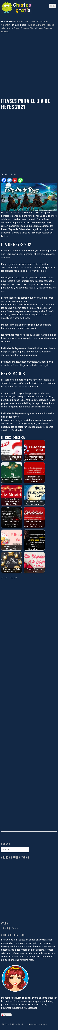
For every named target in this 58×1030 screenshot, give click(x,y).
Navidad (18, 21)
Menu (52, 5)
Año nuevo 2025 (33, 21)
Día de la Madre (36, 24)
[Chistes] (16, 13)
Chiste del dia (9, 577)
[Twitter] (9, 180)
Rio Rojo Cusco (10, 928)
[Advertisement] (29, 65)
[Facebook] (3, 180)
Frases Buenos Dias (24, 28)
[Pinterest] (14, 180)
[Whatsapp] (20, 180)
